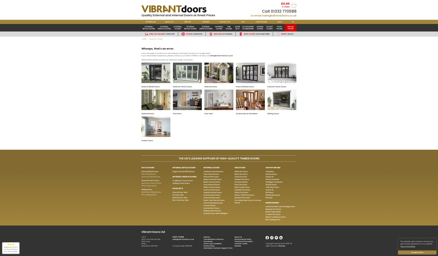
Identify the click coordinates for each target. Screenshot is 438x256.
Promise (223, 34)
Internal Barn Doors (211, 208)
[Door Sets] (218, 109)
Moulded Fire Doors (242, 198)
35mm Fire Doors (241, 192)
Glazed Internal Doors (212, 192)
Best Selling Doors (273, 219)
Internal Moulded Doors (213, 203)
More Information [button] (408, 246)
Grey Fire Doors (241, 177)
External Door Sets (179, 197)
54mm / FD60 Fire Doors (244, 195)
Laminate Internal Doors (213, 171)
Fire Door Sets (178, 195)
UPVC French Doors (149, 186)
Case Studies (261, 22)
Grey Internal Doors (211, 184)
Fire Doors (229, 27)
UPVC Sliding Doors (149, 195)
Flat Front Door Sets (180, 200)
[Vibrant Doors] (180, 9)
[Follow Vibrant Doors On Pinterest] (277, 239)
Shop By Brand (273, 167)
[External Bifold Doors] (155, 82)
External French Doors (164, 27)
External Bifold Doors (149, 27)
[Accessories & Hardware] (250, 109)
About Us (169, 22)
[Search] (293, 22)
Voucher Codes (241, 243)
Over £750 (162, 34)
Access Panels (209, 205)
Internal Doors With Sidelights (215, 213)
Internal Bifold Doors (190, 27)
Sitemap (281, 246)
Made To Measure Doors (276, 217)
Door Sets (237, 27)
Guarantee (194, 34)
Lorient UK (270, 190)
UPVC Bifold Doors (148, 174)
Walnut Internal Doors (212, 179)
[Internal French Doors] (281, 82)
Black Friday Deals (273, 212)
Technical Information (244, 241)
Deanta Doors (271, 174)
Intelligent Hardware (274, 182)
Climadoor (270, 171)
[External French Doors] (187, 82)
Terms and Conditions (212, 243)
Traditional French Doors (182, 180)
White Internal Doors (211, 187)
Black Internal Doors (211, 182)
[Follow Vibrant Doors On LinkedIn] (281, 239)
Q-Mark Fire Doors (273, 214)
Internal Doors (219, 27)
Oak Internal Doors (211, 174)
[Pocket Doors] (155, 136)
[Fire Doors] (187, 109)
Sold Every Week (257, 34)
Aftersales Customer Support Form (217, 248)
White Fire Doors (241, 171)
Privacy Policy (209, 246)
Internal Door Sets (179, 192)
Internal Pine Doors (211, 177)
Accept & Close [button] (417, 252)
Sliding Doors (260, 27)
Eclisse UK (270, 177)
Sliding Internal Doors (212, 211)
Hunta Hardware (272, 179)
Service (187, 22)
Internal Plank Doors (211, 198)
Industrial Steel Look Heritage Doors (280, 206)
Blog (280, 22)
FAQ (243, 22)
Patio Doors (279, 27)
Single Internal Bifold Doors (183, 171)
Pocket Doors (269, 27)
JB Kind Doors (271, 184)
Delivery (206, 237)
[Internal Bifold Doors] (250, 82)
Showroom (151, 22)
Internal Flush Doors (211, 190)
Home (144, 39)
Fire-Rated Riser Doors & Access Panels (248, 201)
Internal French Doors (205, 27)
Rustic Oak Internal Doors (214, 200)
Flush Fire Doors (241, 184)
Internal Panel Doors (211, 195)
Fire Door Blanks (241, 182)
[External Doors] (218, 82)
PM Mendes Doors (273, 195)
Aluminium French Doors (151, 183)
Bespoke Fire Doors (273, 209)
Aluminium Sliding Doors (151, 192)
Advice (287, 34)
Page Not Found (156, 39)
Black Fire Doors (241, 174)
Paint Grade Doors (242, 187)
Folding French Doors (181, 183)
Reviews (206, 22)
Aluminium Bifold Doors (150, 177)
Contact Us (224, 22)
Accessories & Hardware (248, 27)
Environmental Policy (243, 239)
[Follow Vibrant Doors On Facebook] (268, 239)
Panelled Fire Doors (242, 190)
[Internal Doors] (155, 109)
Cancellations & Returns (213, 239)
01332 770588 (284, 11)
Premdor (269, 198)
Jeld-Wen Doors (272, 187)
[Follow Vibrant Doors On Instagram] (272, 239)
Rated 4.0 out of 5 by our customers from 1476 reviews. (11, 249)
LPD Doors (270, 192)
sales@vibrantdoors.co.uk (279, 15)
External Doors (178, 27)
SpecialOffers (290, 27)
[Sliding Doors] (281, 109)
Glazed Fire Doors (242, 179)
